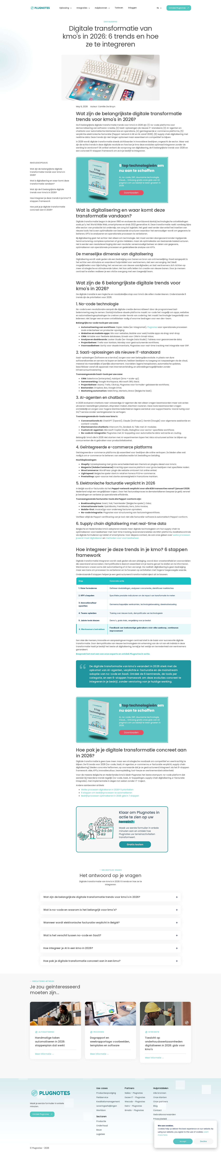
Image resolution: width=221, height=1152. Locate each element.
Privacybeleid (160, 1118)
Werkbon (101, 1110)
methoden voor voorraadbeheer (122, 538)
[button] (65, 8)
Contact (157, 1110)
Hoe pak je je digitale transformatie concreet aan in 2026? (47, 208)
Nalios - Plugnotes (134, 1093)
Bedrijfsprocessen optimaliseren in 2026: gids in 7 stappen (110, 795)
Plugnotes (152, 327)
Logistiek (100, 1134)
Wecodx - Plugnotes (135, 1101)
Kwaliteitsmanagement (108, 1101)
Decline (203, 1141)
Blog (155, 1105)
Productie (101, 1121)
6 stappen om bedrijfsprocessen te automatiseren (106, 792)
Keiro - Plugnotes (133, 1105)
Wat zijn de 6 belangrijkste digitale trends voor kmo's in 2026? (47, 191)
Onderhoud (102, 1125)
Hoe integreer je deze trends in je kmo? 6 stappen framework (50, 200)
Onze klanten (160, 1097)
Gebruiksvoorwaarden (164, 1114)
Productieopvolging (106, 1093)
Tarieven (119, 7)
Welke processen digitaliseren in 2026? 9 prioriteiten (107, 789)
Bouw (99, 1129)
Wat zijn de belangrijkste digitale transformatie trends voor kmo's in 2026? (47, 172)
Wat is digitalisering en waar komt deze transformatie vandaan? (49, 182)
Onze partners (160, 1101)
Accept (183, 1141)
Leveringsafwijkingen (106, 1105)
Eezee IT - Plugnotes (135, 1097)
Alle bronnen (159, 1093)
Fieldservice (102, 1097)
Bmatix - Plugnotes (134, 1110)
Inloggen (132, 7)
